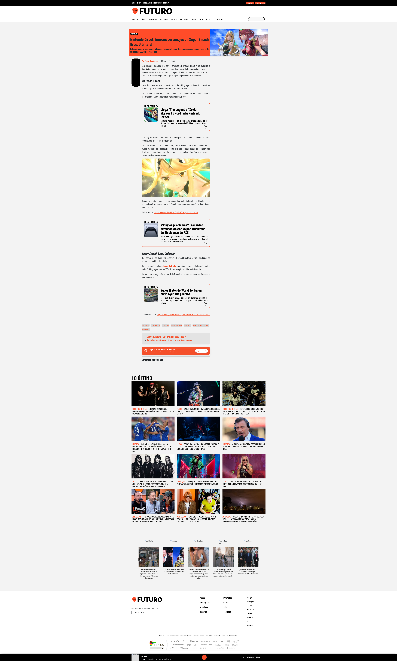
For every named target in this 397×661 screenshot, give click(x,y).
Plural (193, 650)
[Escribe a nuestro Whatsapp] (264, 10)
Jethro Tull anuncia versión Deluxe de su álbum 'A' (166, 336)
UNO (189, 644)
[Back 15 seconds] (199, 657)
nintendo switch (177, 325)
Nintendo (166, 325)
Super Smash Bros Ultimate (201, 325)
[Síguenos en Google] (241, 10)
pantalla (187, 325)
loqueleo (219, 650)
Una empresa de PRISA (156, 643)
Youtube (250, 617)
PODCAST (166, 3)
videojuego (146, 329)
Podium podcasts (173, 647)
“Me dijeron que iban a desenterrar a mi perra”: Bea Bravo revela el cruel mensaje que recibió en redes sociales (223, 572)
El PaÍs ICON (202, 650)
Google (249, 597)
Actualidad (163, 19)
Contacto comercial (139, 612)
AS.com (221, 641)
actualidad (146, 325)
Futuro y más (156, 325)
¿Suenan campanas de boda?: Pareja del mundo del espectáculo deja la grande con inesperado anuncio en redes (198, 573)
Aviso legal (162, 636)
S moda (211, 650)
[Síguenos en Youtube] (258, 10)
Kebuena (236, 644)
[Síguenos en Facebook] (251, 10)
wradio (195, 644)
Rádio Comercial (239, 650)
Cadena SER (215, 641)
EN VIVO (138, 3)
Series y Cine (153, 19)
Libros (225, 602)
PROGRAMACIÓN (147, 3)
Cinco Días (203, 644)
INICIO (133, 3)
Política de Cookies (186, 636)
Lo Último (135, 19)
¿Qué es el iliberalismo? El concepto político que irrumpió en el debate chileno (248, 571)
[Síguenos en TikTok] (248, 10)
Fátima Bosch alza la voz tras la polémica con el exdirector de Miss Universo (174, 571)
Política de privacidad (173, 636)
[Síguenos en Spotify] (261, 10)
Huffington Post (177, 644)
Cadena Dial (228, 644)
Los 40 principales (185, 641)
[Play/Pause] (204, 657)
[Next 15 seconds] (209, 657)
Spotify (249, 621)
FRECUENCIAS (157, 3)
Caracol (236, 641)
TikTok (249, 605)
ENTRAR (250, 3)
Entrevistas (184, 19)
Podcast (225, 607)
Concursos (219, 19)
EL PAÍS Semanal (216, 644)
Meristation (229, 650)
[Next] (214, 657)
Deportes (174, 19)
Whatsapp (250, 625)
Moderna (183, 650)
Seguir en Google (201, 351)
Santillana (194, 641)
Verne (222, 644)
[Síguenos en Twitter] (255, 10)
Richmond (173, 650)
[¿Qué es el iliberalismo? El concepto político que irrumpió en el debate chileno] (248, 557)
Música (143, 19)
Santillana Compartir (205, 641)
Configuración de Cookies (200, 636)
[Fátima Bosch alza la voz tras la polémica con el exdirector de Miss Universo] (173, 557)
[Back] (194, 657)
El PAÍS (174, 641)
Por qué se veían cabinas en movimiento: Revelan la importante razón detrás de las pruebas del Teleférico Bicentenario (149, 573)
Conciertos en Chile (205, 19)
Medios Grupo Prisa (156, 648)
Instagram (250, 601)
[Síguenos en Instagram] (245, 10)
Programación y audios (252, 657)
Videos (194, 19)
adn (228, 641)
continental (210, 644)
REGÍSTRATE (261, 3)
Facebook (250, 609)
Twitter (249, 613)
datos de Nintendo (168, 266)
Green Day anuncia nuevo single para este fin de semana (169, 340)
